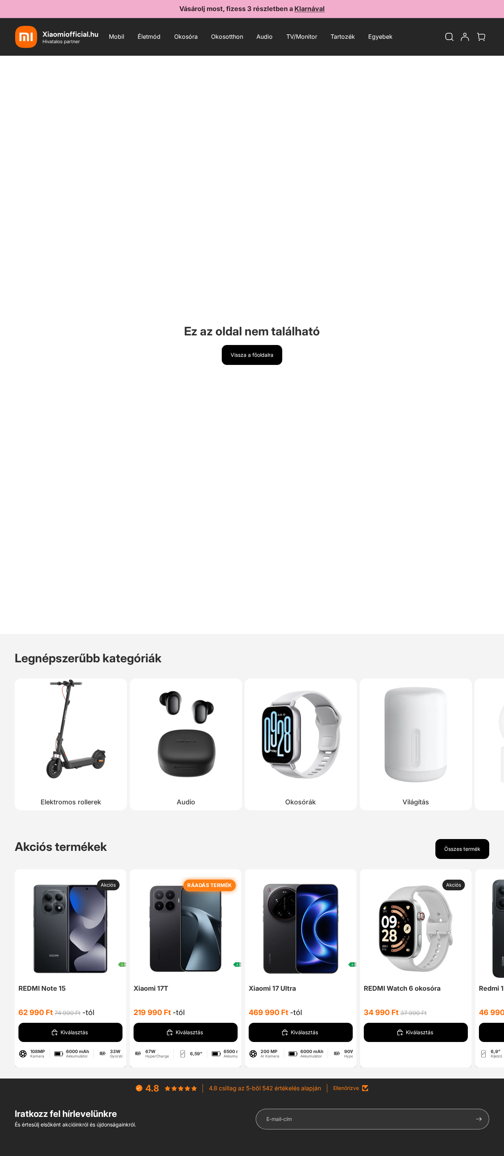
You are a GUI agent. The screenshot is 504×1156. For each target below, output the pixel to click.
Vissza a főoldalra (252, 355)
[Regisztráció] (479, 1119)
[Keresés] (449, 37)
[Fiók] (465, 37)
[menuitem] (380, 37)
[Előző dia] (44, 929)
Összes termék (462, 849)
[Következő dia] (481, 742)
